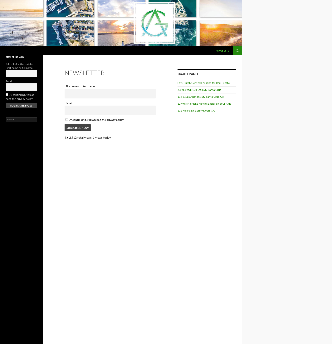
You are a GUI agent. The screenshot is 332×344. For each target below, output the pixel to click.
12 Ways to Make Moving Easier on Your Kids (204, 103)
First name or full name (80, 86)
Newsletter (223, 50)
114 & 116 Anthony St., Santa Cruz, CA (201, 96)
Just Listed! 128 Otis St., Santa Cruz (199, 89)
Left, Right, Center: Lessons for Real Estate (204, 82)
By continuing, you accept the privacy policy (96, 119)
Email (69, 103)
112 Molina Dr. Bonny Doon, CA (196, 110)
